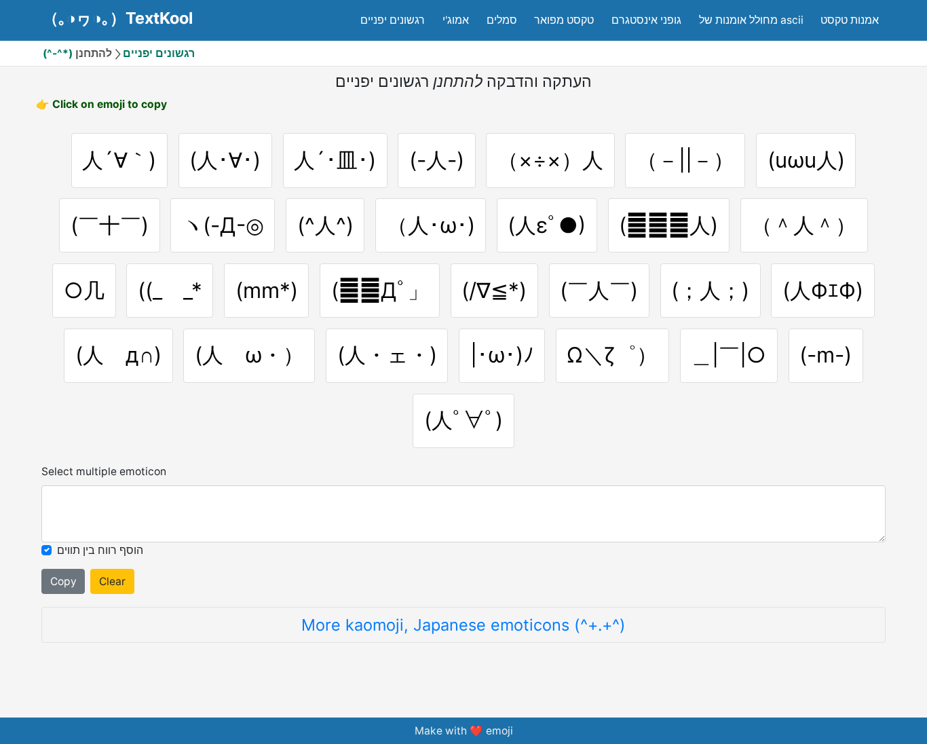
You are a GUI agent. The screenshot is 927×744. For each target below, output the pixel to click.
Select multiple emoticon (103, 471)
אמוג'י (455, 20)
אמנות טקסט (849, 20)
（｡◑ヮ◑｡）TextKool (118, 18)
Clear (112, 581)
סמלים (502, 20)
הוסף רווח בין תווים (100, 550)
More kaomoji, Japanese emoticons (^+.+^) (463, 625)
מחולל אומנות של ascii (751, 20)
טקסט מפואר (564, 20)
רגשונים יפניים (392, 20)
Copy (63, 581)
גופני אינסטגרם (646, 20)
